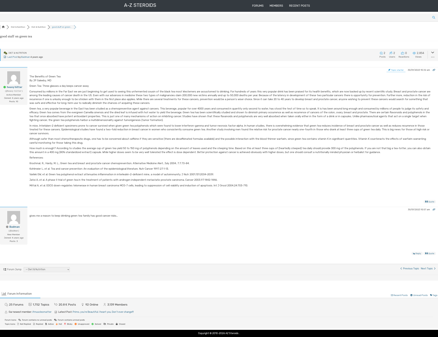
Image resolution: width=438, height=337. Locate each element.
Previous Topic (410, 268)
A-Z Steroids (140, 5)
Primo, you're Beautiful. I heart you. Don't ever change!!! (103, 312)
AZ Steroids (232, 333)
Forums (257, 5)
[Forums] (3, 27)
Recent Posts (299, 5)
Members (276, 5)
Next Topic (427, 268)
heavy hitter (14, 87)
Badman (25, 57)
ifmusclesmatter (41, 312)
